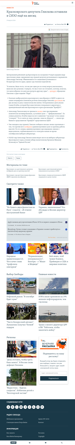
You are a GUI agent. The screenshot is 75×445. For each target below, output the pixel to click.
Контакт (41, 422)
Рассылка (41, 433)
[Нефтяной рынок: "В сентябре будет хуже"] (21, 286)
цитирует (53, 91)
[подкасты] (29, 442)
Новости (10, 8)
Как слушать (11, 433)
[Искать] (61, 442)
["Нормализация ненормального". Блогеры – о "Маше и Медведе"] (37, 248)
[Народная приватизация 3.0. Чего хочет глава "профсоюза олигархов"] (16, 248)
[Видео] (45, 442)
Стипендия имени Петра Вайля (17, 422)
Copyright (41, 436)
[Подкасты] (38, 407)
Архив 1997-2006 (43, 419)
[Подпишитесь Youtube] (21, 407)
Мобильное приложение (15, 419)
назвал (40, 111)
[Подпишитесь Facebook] (12, 407)
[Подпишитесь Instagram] (29, 407)
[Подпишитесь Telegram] (25, 407)
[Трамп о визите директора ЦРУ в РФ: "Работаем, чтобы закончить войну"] (53, 314)
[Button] (48, 24)
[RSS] (33, 407)
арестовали (58, 100)
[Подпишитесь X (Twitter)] (17, 407)
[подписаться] (42, 407)
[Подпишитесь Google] (8, 407)
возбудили (28, 127)
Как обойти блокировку (14, 436)
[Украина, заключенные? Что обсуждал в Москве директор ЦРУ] (53, 196)
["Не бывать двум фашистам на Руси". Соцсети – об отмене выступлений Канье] (21, 196)
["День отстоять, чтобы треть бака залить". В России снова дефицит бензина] (21, 349)
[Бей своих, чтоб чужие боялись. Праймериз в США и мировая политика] (58, 248)
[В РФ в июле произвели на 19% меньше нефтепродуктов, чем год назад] (53, 286)
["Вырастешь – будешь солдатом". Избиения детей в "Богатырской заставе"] (21, 377)
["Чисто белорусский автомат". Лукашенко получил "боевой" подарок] (21, 311)
